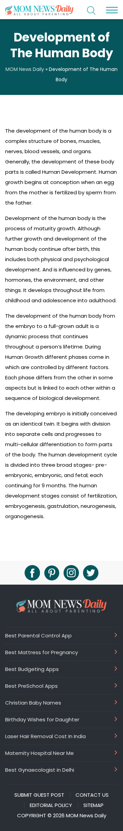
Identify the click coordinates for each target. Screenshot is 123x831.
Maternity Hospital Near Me (39, 752)
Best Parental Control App (38, 635)
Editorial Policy (51, 805)
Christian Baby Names (33, 702)
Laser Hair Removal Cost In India (45, 736)
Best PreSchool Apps (31, 685)
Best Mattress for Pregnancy (41, 652)
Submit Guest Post (39, 795)
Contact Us (92, 795)
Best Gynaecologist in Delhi (39, 769)
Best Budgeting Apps (32, 668)
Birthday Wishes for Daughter (42, 719)
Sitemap (93, 805)
